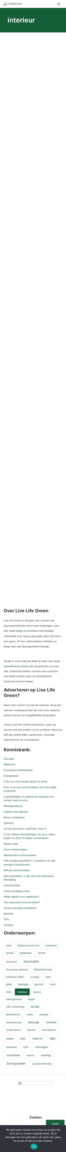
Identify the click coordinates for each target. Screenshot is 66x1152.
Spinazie (9, 822)
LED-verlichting (15, 1006)
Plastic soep (11, 843)
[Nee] (61, 1138)
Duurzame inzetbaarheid (18, 770)
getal (9, 984)
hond (53, 984)
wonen (30, 1055)
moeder (43, 1014)
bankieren (51, 945)
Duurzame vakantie (17, 969)
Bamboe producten (28, 945)
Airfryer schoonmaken (17, 870)
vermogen (41, 1047)
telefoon (37, 1038)
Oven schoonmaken (15, 849)
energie (34, 976)
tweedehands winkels (16, 666)
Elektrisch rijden (15, 976)
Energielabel (11, 775)
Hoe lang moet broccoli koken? (22, 902)
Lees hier (18, 190)
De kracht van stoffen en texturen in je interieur (30, 337)
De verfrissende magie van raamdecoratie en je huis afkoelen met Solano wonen (33, 234)
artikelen (32, 631)
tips (52, 1038)
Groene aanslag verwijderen (20, 908)
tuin (25, 1047)
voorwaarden (31, 739)
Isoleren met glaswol (16, 811)
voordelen (13, 1055)
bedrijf (9, 952)
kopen (31, 999)
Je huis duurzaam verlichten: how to (25, 828)
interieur (22, 991)
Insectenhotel (12, 885)
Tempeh (8, 924)
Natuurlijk (33, 1022)
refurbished (48, 1029)
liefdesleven (13, 1014)
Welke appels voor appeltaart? (21, 896)
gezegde (23, 984)
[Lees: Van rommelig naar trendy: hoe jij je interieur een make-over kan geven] (33, 523)
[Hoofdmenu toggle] (59, 4)
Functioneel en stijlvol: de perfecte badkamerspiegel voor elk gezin (31, 132)
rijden (23, 1038)
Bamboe (8, 913)
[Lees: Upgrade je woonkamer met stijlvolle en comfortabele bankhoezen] (33, 417)
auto (8, 945)
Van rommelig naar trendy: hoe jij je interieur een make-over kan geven (33, 546)
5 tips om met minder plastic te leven (25, 781)
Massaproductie (13, 806)
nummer (51, 1022)
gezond (39, 984)
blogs (19, 631)
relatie (9, 1038)
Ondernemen (13, 1029)
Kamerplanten (14, 999)
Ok (34, 1146)
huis (8, 991)
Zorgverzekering (41, 1063)
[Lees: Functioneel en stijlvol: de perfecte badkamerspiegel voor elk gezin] (33, 83)
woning (46, 1055)
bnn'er (41, 952)
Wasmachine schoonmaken (20, 855)
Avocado (9, 758)
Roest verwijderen (14, 817)
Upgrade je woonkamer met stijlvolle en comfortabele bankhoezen (32, 439)
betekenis (25, 952)
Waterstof (9, 764)
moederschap (14, 1022)
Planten (31, 1029)
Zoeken (36, 1117)
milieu (30, 1014)
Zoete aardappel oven (17, 891)
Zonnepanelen (16, 1063)
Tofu (6, 919)
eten (48, 976)
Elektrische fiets (43, 969)
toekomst (11, 1047)
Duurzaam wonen (14, 115)
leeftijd (35, 1006)
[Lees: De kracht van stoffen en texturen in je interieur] (33, 317)
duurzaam (31, 961)
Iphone (37, 992)
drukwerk (11, 961)
